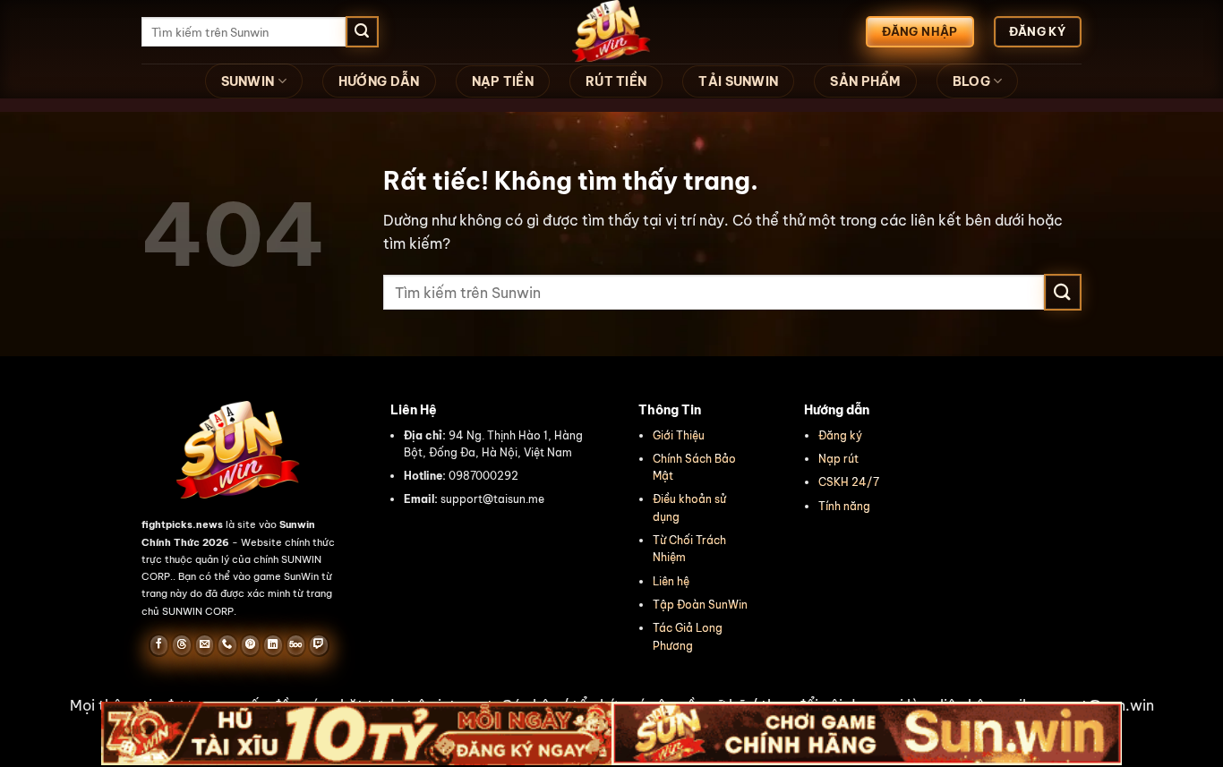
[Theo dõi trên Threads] (181, 645)
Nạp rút (838, 458)
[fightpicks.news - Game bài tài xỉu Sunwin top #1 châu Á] (611, 32)
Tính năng (844, 506)
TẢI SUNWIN (738, 81)
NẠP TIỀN (503, 81)
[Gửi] (362, 32)
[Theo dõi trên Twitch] (318, 645)
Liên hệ (671, 581)
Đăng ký (840, 435)
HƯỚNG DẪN (379, 81)
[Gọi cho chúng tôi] (227, 645)
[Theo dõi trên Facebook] (159, 645)
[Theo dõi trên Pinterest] (250, 645)
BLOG (971, 81)
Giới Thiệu (679, 435)
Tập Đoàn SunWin (700, 604)
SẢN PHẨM (865, 81)
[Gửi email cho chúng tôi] (204, 645)
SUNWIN (248, 81)
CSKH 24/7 (848, 482)
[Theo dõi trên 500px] (296, 645)
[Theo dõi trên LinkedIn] (272, 645)
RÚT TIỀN (616, 81)
